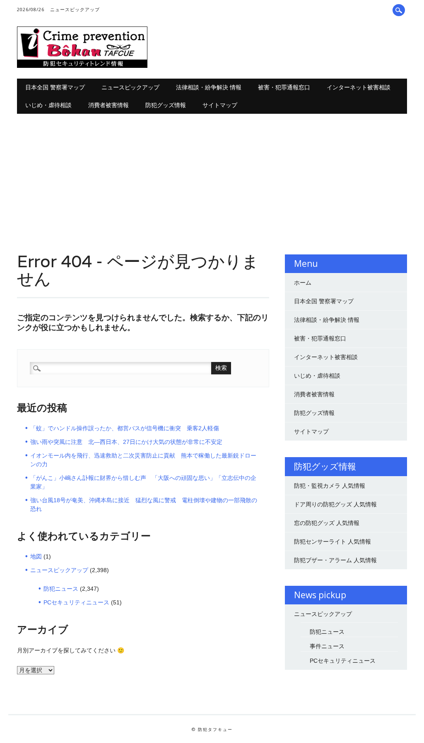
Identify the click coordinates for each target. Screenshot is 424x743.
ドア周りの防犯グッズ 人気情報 (335, 504)
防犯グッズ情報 (165, 105)
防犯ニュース (60, 588)
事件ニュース (327, 646)
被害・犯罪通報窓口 (284, 87)
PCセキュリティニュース (76, 602)
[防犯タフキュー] (82, 65)
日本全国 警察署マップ (55, 87)
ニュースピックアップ (75, 9)
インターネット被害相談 (358, 87)
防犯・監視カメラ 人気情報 (329, 485)
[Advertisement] (212, 176)
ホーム (302, 282)
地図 (36, 556)
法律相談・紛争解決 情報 (208, 87)
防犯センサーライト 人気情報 (332, 541)
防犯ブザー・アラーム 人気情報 (335, 560)
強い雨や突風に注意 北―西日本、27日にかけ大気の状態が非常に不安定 (126, 442)
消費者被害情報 (108, 105)
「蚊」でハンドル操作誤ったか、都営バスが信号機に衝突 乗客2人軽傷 (124, 428)
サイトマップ (219, 105)
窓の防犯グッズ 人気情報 (326, 523)
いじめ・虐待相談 (48, 105)
